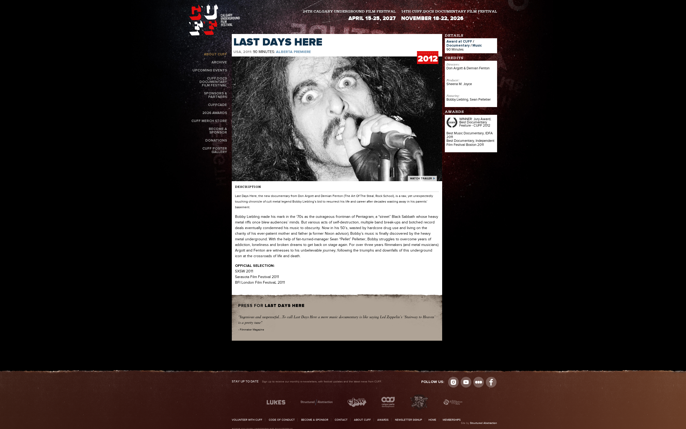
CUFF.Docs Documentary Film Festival (213, 82)
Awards (383, 420)
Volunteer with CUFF (247, 420)
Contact (341, 420)
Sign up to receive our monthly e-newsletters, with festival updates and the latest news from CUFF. (307, 381)
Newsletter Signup (408, 420)
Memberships (452, 420)
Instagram (453, 382)
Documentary (458, 45)
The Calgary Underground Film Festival (214, 21)
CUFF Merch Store (209, 121)
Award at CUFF (459, 41)
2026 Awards (214, 113)
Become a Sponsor (218, 130)
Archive (219, 62)
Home (432, 420)
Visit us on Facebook (491, 382)
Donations (216, 140)
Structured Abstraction (483, 423)
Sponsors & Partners (215, 95)
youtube (466, 382)
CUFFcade (217, 105)
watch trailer (421, 178)
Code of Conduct (282, 420)
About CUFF (215, 54)
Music (477, 45)
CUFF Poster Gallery (214, 150)
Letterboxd (478, 382)
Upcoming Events (209, 70)
